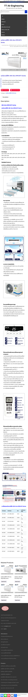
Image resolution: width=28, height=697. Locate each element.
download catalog (15, 90)
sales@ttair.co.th (7, 626)
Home (7, 45)
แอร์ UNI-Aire (19, 45)
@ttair (5, 629)
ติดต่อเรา (3, 35)
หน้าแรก (2, 19)
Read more (3, 581)
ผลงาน (2, 24)
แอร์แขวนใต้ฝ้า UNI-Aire (11, 93)
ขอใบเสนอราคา (5, 90)
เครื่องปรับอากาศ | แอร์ (5, 27)
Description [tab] (5, 97)
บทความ (3, 32)
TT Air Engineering (14, 5)
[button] (25, 53)
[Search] (26, 11)
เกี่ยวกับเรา (3, 21)
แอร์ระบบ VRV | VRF (5, 29)
